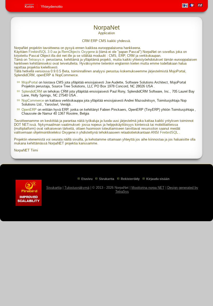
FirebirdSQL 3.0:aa (43, 52)
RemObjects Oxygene (78, 52)
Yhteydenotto (52, 6)
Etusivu (86, 179)
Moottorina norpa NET (147, 188)
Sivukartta (106, 179)
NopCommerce (33, 100)
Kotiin (29, 6)
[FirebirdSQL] (28, 192)
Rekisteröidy (130, 179)
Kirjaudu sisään (157, 179)
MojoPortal (30, 82)
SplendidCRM (32, 91)
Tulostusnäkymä (76, 188)
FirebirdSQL (169, 132)
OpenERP (29, 110)
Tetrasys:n (36, 59)
